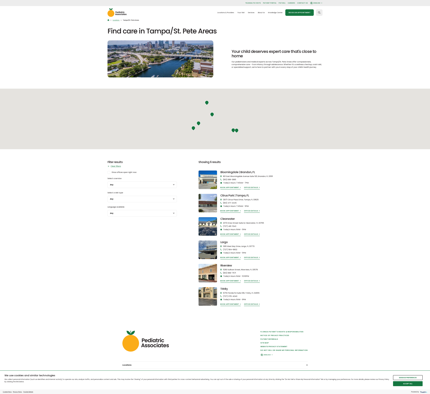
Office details (251, 187)
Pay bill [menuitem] (282, 3)
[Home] (108, 20)
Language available (116, 207)
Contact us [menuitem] (302, 3)
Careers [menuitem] (291, 3)
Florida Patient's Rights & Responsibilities (281, 332)
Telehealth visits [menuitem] (253, 3)
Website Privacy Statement (273, 347)
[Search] (319, 12)
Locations (116, 20)
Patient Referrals (269, 339)
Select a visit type (115, 192)
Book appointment (229, 187)
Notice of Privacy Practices (274, 335)
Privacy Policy (17, 392)
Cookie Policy (7, 392)
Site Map (264, 343)
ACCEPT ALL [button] (408, 384)
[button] (237, 130)
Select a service (114, 178)
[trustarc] (423, 392)
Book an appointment (299, 12)
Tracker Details (28, 392)
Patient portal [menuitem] (269, 3)
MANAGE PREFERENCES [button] (408, 377)
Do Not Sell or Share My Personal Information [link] (284, 350)
